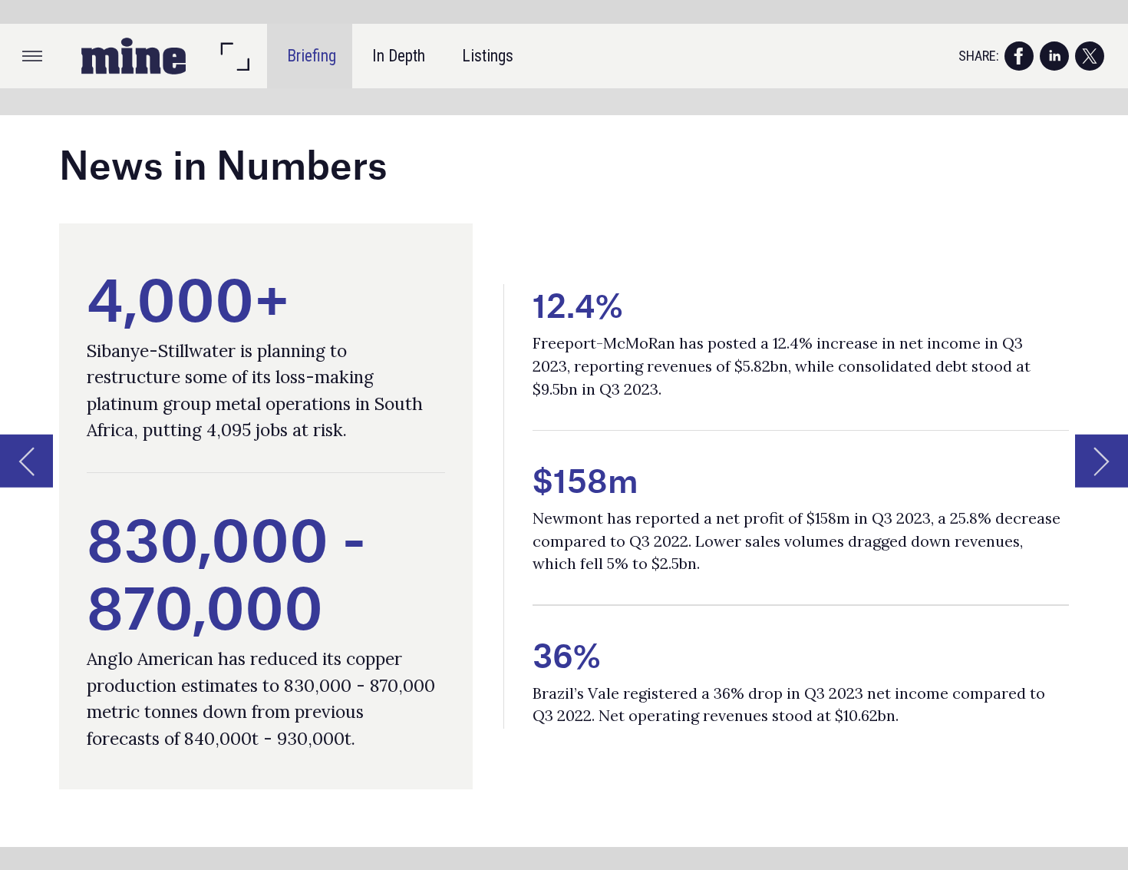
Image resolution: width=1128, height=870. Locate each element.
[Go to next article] (1101, 461)
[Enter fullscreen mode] (234, 56)
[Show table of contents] (32, 56)
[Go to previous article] (26, 461)
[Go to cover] (133, 56)
